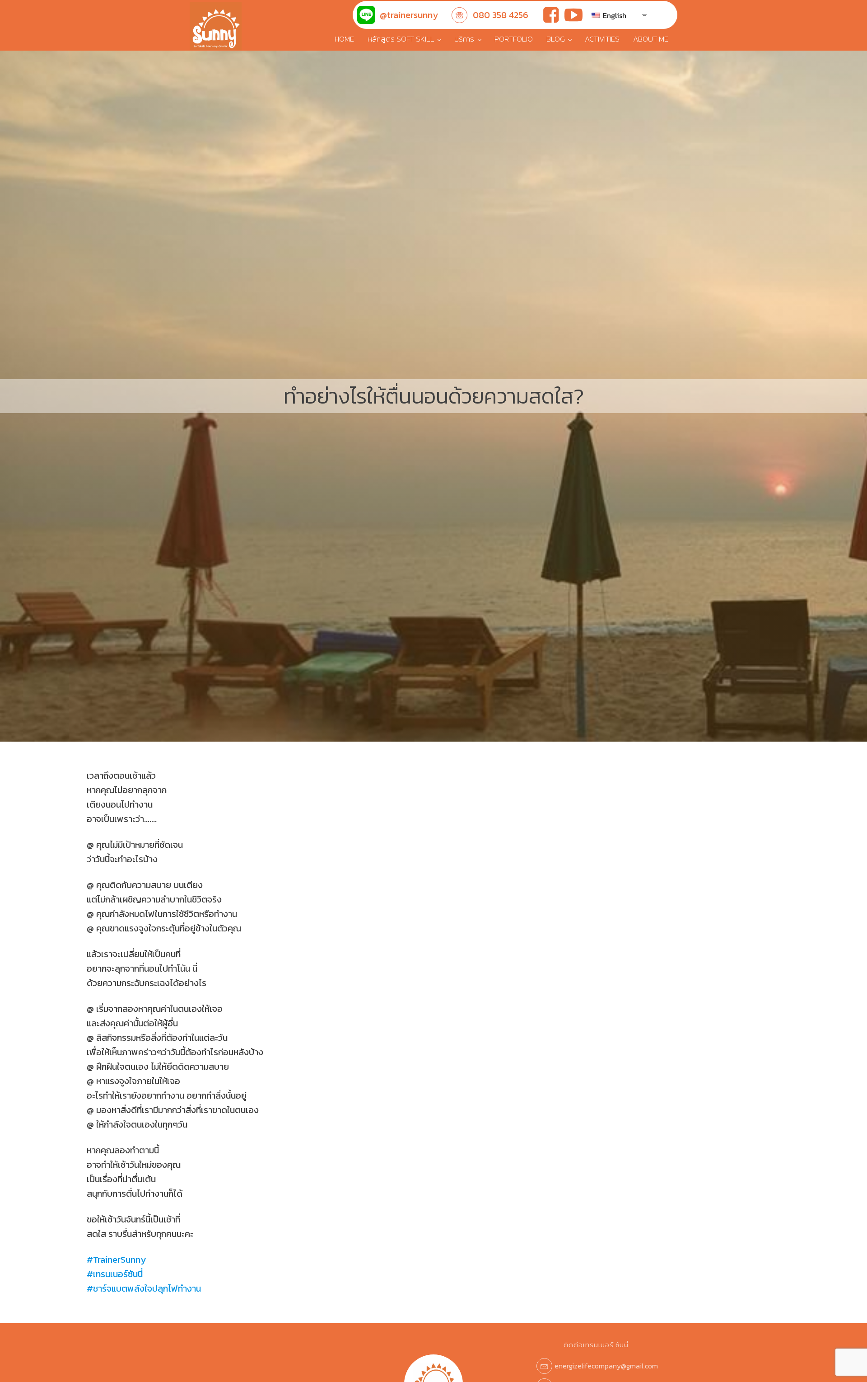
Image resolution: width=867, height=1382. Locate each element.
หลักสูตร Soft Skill (401, 39)
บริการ (464, 39)
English (613, 15)
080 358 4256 (500, 15)
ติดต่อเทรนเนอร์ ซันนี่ (596, 1345)
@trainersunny (409, 15)
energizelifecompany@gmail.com (606, 1365)
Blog (555, 39)
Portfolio (513, 39)
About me (650, 39)
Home (344, 39)
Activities (602, 39)
